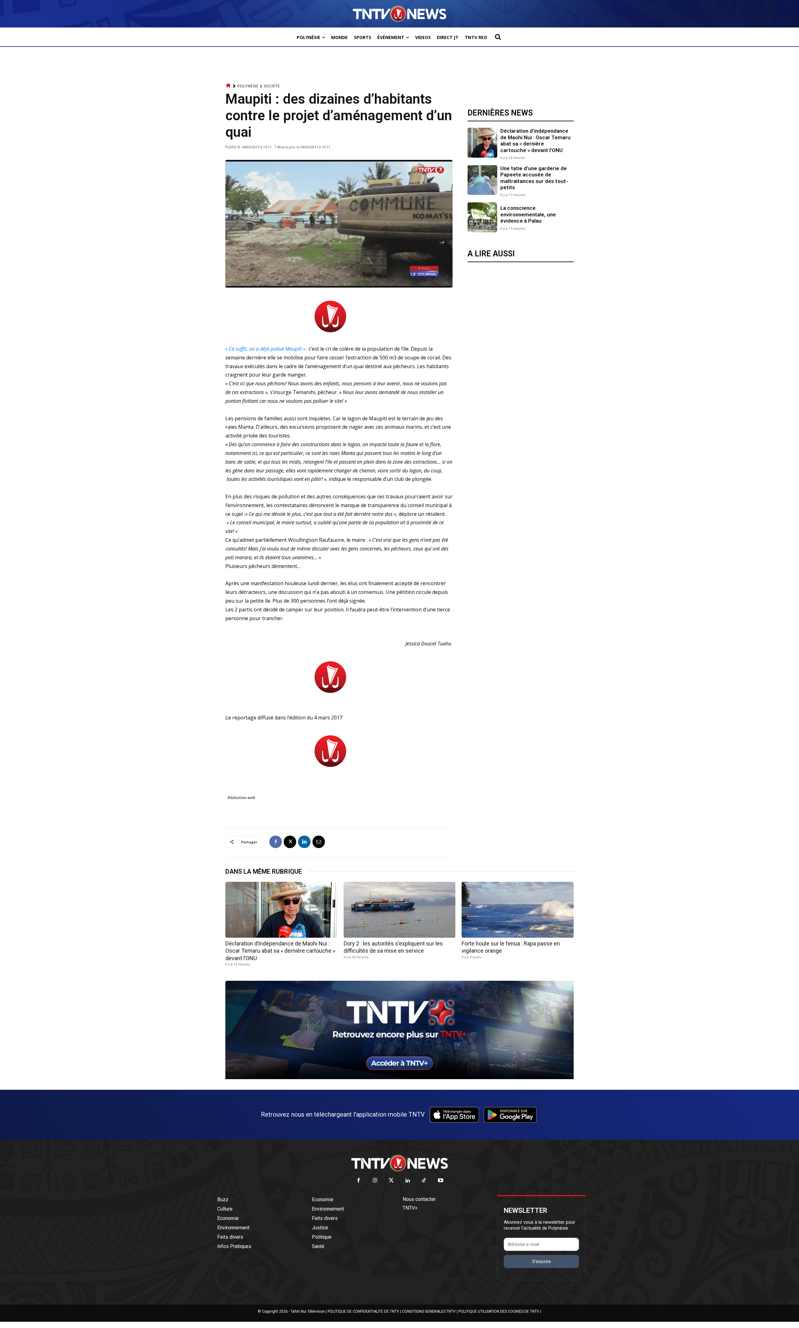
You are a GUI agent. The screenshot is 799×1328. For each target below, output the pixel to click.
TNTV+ (410, 1208)
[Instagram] (375, 1180)
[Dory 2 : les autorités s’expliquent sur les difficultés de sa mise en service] (400, 910)
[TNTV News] (399, 1163)
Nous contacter (419, 1199)
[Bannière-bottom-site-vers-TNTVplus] (399, 1077)
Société (272, 86)
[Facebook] (275, 842)
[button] (497, 36)
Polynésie (247, 86)
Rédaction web (241, 797)
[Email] (318, 842)
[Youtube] (440, 1180)
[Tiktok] (424, 1180)
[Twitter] (391, 1180)
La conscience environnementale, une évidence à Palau (528, 214)
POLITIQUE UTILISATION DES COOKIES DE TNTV (498, 1311)
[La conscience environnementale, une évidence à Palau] (482, 217)
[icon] (228, 86)
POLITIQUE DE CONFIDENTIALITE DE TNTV (363, 1311)
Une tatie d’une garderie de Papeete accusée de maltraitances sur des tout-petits (534, 177)
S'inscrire (541, 1261)
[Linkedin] (304, 842)
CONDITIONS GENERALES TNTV (429, 1311)
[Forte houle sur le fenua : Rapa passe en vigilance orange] (518, 910)
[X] (290, 842)
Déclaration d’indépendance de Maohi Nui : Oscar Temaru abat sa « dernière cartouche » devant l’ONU (535, 140)
